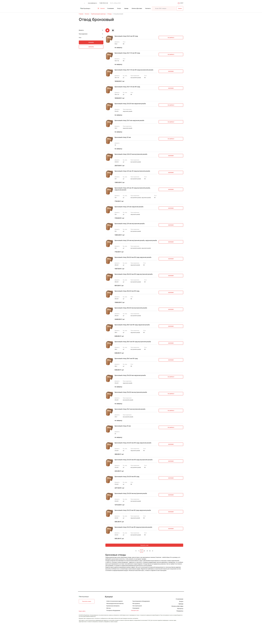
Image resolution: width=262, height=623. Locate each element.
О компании (110, 8)
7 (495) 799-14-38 (103, 3)
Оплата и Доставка (137, 8)
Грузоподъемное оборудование (141, 601)
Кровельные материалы (112, 605)
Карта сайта (82, 611)
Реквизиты (180, 611)
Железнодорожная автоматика (114, 603)
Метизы (108, 608)
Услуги (119, 8)
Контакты (148, 8)
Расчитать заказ (86, 601)
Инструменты (136, 603)
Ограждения (136, 608)
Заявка (180, 8)
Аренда (126, 8)
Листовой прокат (137, 605)
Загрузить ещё (144, 545)
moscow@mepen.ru (92, 3)
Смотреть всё (135, 610)
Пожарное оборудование (113, 610)
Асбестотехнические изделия (114, 601)
